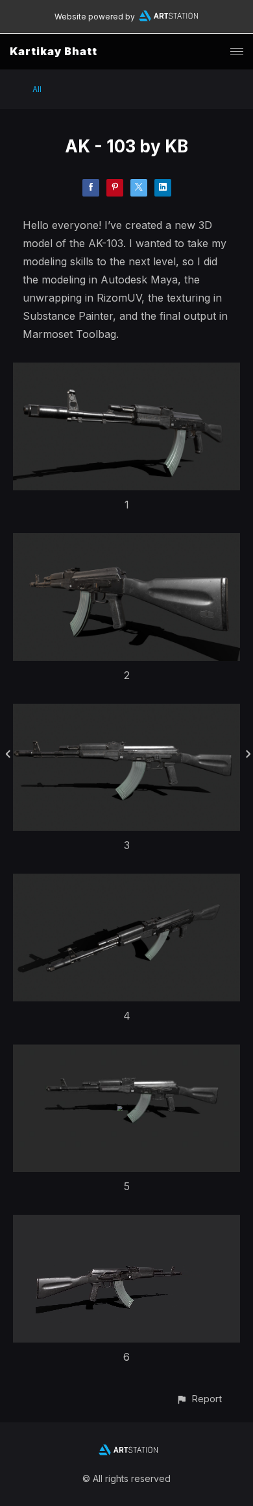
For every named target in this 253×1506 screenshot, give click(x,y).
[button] (199, 1398)
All (37, 89)
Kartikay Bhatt (53, 51)
